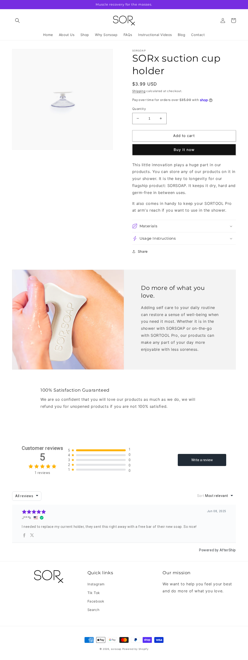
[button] (17, 20)
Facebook (95, 601)
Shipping (139, 91)
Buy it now (184, 149)
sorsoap (116, 648)
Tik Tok (93, 593)
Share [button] (143, 251)
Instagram (96, 584)
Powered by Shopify (135, 648)
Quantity (139, 109)
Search (93, 610)
